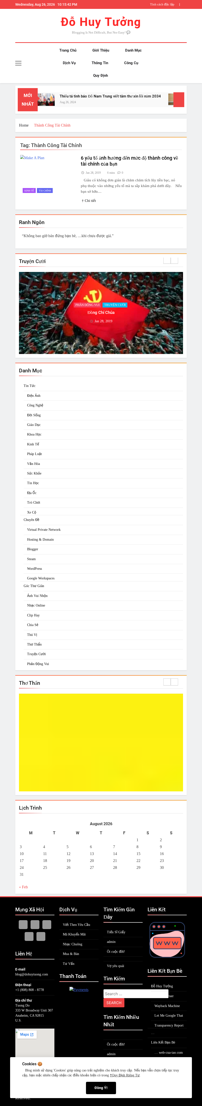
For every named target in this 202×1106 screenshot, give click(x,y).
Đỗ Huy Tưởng (101, 22)
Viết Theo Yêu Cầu (76, 925)
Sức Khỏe (34, 473)
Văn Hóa (33, 464)
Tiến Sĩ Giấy (116, 932)
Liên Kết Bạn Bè (163, 1042)
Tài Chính (45, 190)
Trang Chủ (67, 50)
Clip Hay (33, 615)
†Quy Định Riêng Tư (125, 1075)
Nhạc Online (36, 605)
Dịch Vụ (69, 63)
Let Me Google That (168, 1015)
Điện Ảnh (33, 396)
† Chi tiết (89, 201)
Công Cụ (130, 63)
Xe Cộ (31, 512)
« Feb (23, 887)
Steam (31, 559)
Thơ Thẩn (34, 644)
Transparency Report (169, 1025)
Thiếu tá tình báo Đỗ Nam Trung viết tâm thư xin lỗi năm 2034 (97, 96)
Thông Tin (99, 63)
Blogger (32, 549)
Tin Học (33, 483)
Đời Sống (34, 415)
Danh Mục (133, 50)
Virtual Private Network (44, 530)
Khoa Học (34, 434)
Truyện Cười (114, 305)
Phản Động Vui (38, 664)
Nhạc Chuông (72, 944)
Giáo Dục (34, 425)
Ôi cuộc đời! (116, 951)
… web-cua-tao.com (168, 1052)
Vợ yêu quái (115, 966)
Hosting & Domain (40, 539)
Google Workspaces (40, 578)
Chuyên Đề (31, 520)
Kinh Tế (33, 444)
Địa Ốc (31, 493)
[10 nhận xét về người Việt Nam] (164, 99)
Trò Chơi (33, 502)
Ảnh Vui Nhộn (37, 596)
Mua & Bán (71, 954)
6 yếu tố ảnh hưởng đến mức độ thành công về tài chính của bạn (140, 4)
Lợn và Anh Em (101, 312)
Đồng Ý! (101, 1088)
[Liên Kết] (167, 958)
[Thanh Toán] (78, 990)
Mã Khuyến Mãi (74, 934)
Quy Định (100, 75)
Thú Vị (32, 635)
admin (111, 942)
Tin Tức (29, 386)
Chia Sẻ (32, 625)
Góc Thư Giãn (87, 305)
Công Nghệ (35, 405)
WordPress (34, 569)
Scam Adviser (164, 996)
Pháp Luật (34, 454)
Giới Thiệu (100, 50)
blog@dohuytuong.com (31, 974)
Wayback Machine (167, 1006)
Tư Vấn (68, 964)
